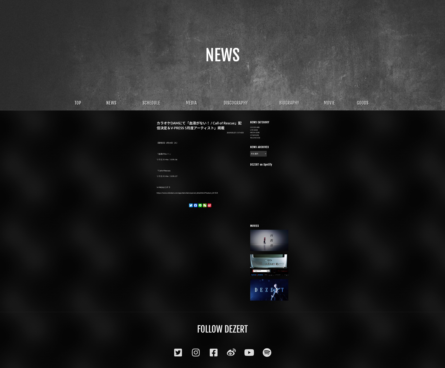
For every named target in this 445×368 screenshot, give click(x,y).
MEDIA (191, 103)
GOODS (363, 103)
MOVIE (329, 103)
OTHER (240, 132)
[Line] (200, 206)
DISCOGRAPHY (236, 103)
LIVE (252, 130)
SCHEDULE (151, 103)
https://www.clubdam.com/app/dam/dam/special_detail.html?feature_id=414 (187, 193)
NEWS (111, 103)
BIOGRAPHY (289, 103)
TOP (78, 103)
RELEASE (253, 138)
